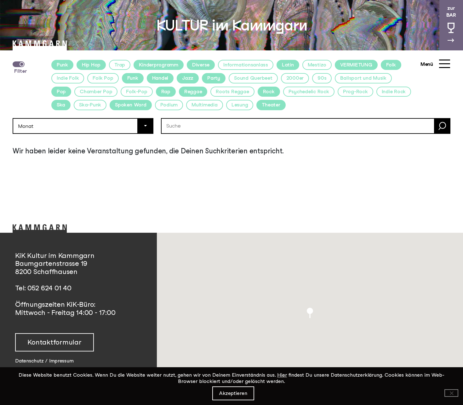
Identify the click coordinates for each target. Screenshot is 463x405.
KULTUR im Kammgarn (231, 25)
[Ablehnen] (451, 393)
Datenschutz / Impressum (44, 361)
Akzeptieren (233, 393)
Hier (282, 375)
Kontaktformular (54, 342)
